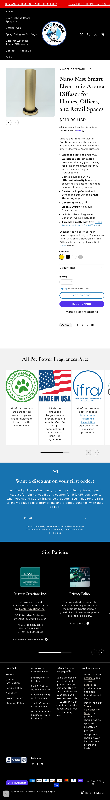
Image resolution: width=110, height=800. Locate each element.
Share (67, 325)
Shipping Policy (15, 703)
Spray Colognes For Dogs (21, 34)
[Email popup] (81, 34)
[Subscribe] (85, 518)
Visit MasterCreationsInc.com (28, 639)
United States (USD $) (93, 782)
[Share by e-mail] (92, 325)
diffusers (89, 677)
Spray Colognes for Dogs (92, 709)
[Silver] (80, 257)
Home (9, 11)
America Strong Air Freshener (40, 696)
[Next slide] (16, 122)
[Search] (88, 34)
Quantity (63, 277)
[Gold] (61, 257)
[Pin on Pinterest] (82, 325)
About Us (25, 50)
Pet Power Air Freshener (24, 791)
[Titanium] (74, 257)
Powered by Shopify (46, 791)
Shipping (63, 289)
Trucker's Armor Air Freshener (40, 705)
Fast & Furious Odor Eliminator (40, 688)
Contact (10, 50)
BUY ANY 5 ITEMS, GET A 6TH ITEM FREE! (31, 4)
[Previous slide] (8, 122)
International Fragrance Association (88, 419)
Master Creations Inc (31, 608)
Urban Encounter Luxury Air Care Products (41, 715)
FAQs (9, 57)
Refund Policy (14, 688)
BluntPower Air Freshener (40, 679)
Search (10, 674)
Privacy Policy (77, 623)
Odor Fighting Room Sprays (18, 19)
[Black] (68, 257)
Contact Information (13, 681)
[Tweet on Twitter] (87, 325)
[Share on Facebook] (77, 325)
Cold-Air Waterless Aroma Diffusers (17, 42)
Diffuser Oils (13, 27)
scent (62, 245)
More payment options (82, 311)
